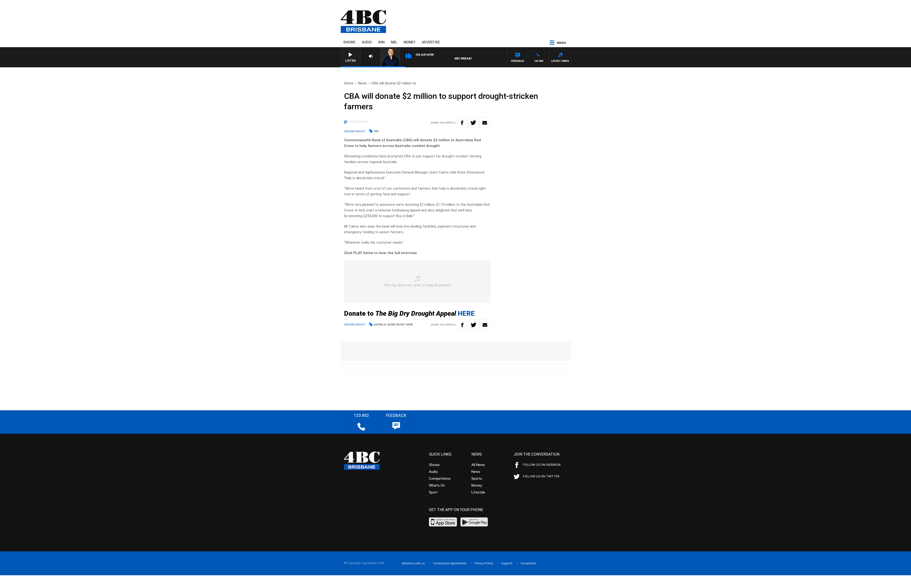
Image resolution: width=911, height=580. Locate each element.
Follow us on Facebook (542, 464)
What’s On (437, 485)
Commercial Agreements (450, 563)
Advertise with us (413, 563)
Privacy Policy (484, 563)
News (362, 83)
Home (348, 83)
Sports (476, 478)
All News (478, 465)
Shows (349, 42)
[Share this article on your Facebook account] (462, 122)
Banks (391, 324)
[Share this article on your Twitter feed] (473, 122)
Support (506, 563)
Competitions (440, 478)
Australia (380, 324)
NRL (394, 42)
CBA (376, 131)
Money (409, 42)
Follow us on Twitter (541, 476)
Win (381, 42)
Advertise (431, 42)
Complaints (528, 563)
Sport (433, 492)
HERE (466, 313)
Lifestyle (478, 492)
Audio (367, 42)
